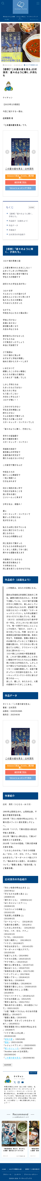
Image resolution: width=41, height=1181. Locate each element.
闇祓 (7, 1042)
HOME (4, 1169)
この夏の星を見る (12, 1058)
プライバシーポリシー (31, 1174)
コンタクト (17, 1174)
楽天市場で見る (20, 182)
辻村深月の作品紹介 (17, 234)
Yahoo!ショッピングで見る (20, 188)
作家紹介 (12, 230)
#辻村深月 (7, 1065)
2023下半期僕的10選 (32, 65)
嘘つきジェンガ (11, 1048)
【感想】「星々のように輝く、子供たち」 (21, 215)
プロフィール (7, 1174)
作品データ (13, 225)
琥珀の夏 (9, 1039)
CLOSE (31, 207)
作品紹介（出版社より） (19, 221)
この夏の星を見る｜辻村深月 (19, 169)
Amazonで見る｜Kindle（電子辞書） (20, 177)
